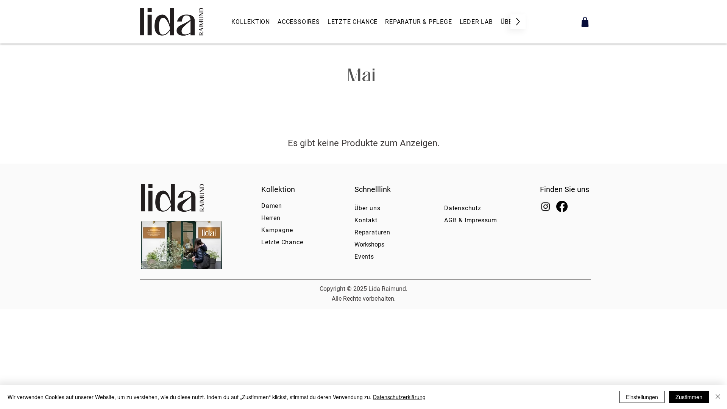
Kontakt (366, 220)
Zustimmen (689, 397)
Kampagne (277, 230)
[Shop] (585, 22)
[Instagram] (545, 206)
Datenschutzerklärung (399, 397)
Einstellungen (642, 397)
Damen (271, 205)
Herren (271, 218)
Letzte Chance (282, 242)
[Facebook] (562, 206)
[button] (250, 21)
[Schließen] (717, 397)
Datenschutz (462, 208)
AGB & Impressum (470, 220)
